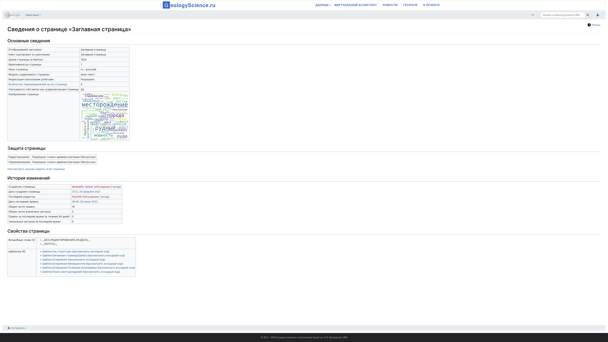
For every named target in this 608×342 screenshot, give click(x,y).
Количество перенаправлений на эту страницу (38, 84)
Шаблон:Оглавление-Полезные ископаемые (69, 267)
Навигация (32, 14)
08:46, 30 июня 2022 (85, 201)
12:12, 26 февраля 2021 (86, 191)
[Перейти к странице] (588, 15)
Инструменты (18, 328)
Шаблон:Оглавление (54, 259)
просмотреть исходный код (90, 251)
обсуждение (102, 186)
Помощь (596, 24)
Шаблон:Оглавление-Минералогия (63, 263)
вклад (116, 186)
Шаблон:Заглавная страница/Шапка (64, 255)
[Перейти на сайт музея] (12, 15)
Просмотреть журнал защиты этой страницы (36, 169)
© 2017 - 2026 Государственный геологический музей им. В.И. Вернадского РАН (304, 337)
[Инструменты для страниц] (533, 15)
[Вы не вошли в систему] (598, 15)
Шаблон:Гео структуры (56, 251)
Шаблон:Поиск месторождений (62, 271)
